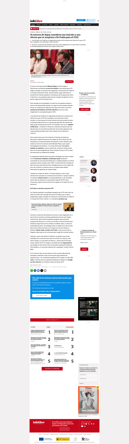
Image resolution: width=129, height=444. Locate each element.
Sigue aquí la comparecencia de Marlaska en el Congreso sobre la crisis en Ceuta (60, 28)
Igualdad (56, 24)
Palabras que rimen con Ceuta (84, 169)
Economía (44, 24)
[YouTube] (82, 426)
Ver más (81, 383)
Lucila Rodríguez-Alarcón (59, 354)
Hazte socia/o (64, 429)
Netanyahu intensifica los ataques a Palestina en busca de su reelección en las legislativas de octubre (61, 361)
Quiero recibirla (85, 109)
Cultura (51, 24)
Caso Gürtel (37, 266)
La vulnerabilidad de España (60, 353)
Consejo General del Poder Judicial (59, 266)
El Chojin (82, 171)
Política (33, 24)
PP (49, 266)
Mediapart (72, 24)
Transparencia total (90, 22)
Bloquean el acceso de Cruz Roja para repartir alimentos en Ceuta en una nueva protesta (38, 338)
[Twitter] (89, 424)
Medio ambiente (64, 24)
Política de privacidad (78, 434)
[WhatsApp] (82, 424)
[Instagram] (93, 424)
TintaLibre (79, 24)
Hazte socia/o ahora (41, 295)
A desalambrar (83, 160)
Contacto (40, 434)
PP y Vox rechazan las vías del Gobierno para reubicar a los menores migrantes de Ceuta (61, 331)
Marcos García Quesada (59, 333)
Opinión (39, 24)
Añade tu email (84, 242)
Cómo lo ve (82, 298)
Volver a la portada (52, 369)
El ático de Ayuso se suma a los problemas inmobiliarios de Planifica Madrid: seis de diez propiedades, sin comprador (38, 332)
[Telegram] (91, 424)
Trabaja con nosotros (54, 434)
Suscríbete (81, 20)
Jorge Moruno (83, 162)
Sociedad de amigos (63, 434)
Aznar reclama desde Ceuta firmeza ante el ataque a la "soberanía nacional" (37, 353)
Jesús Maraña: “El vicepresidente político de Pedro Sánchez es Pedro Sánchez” (83, 313)
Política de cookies (87, 434)
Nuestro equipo (46, 434)
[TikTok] (85, 426)
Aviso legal (71, 434)
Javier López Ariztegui (59, 347)
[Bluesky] (86, 424)
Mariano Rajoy (44, 266)
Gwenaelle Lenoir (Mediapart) (60, 363)
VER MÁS (95, 318)
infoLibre (33, 341)
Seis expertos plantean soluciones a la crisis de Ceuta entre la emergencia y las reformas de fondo (38, 360)
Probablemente (58, 345)
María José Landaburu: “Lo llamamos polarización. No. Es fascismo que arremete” (83, 305)
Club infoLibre (87, 24)
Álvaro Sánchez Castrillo (36, 333)
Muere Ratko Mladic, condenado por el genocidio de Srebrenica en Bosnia (38, 345)
